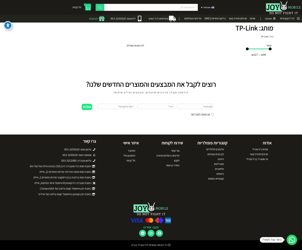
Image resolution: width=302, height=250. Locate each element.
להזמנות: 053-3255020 (123, 18)
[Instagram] (151, 233)
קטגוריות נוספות (216, 178)
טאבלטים (219, 164)
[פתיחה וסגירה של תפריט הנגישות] (8, 25)
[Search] (100, 7)
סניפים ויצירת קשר (238, 18)
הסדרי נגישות (172, 165)
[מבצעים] (102, 18)
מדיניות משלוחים (193, 18)
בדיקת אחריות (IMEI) (215, 18)
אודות (252, 18)
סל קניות (131, 160)
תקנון (176, 160)
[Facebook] (159, 233)
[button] (87, 107)
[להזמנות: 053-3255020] (139, 18)
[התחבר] (274, 18)
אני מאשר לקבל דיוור (200, 114)
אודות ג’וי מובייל (260, 149)
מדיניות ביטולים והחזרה (167, 155)
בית (271, 36)
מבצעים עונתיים (216, 154)
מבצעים (93, 18)
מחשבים (219, 169)
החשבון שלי (129, 155)
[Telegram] (142, 233)
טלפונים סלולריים (215, 149)
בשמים (220, 174)
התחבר (268, 18)
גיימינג (220, 159)
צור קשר (175, 151)
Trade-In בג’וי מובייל (257, 159)
